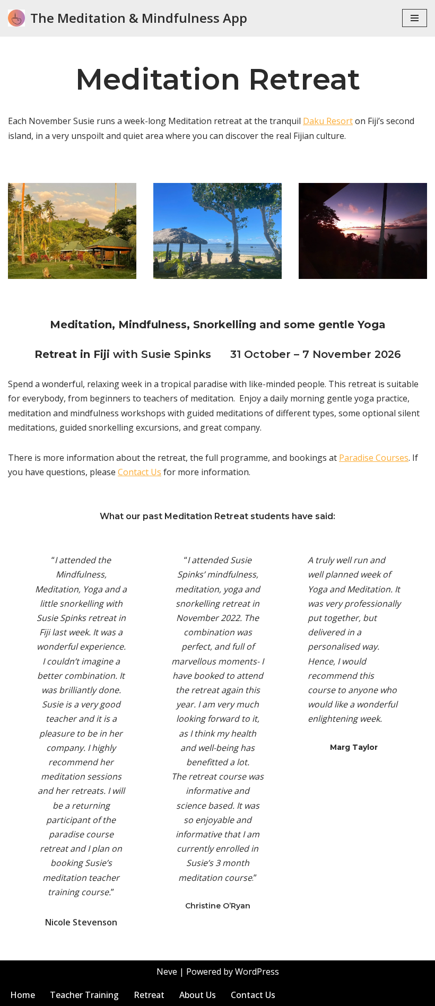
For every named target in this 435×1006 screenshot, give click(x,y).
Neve (166, 971)
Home (22, 995)
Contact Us (139, 472)
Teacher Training (84, 995)
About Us (197, 995)
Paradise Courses (373, 457)
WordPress (257, 971)
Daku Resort (328, 121)
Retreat (149, 995)
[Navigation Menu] (414, 18)
